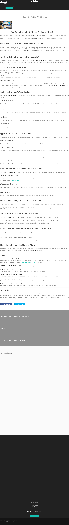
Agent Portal (34, 516)
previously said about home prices (27, 262)
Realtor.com (23, 234)
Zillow (19, 234)
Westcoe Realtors (14, 234)
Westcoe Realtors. (15, 180)
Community (7, 6)
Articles (14, 6)
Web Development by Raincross (11, 521)
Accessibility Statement (3, 521)
